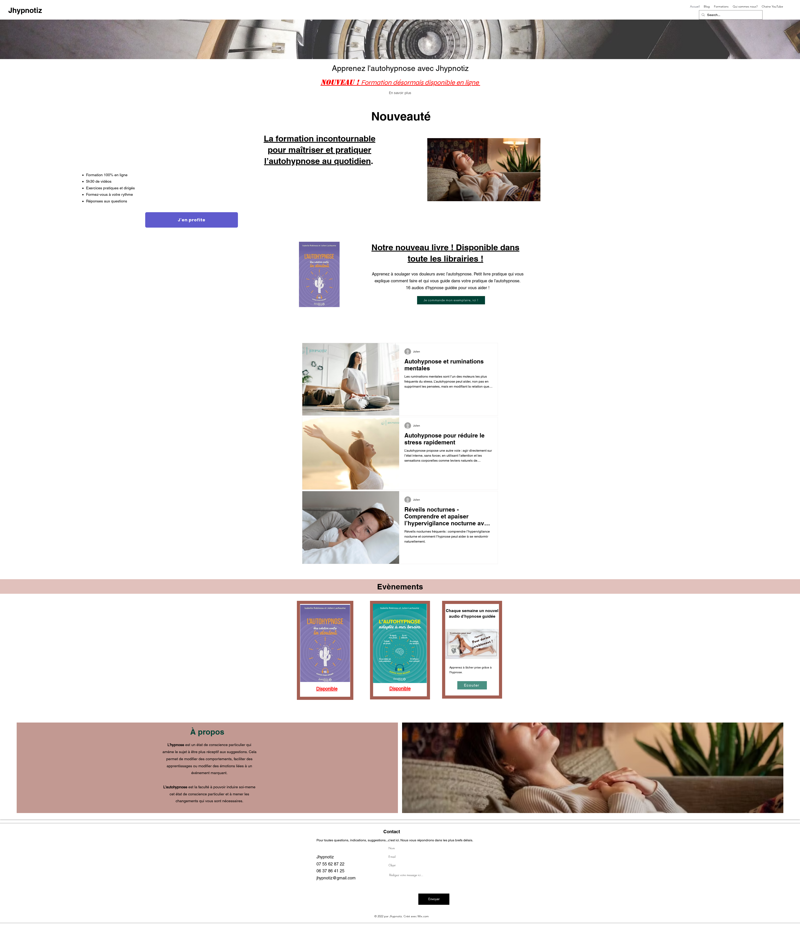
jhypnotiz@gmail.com (336, 877)
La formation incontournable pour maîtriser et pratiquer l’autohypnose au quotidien (319, 150)
